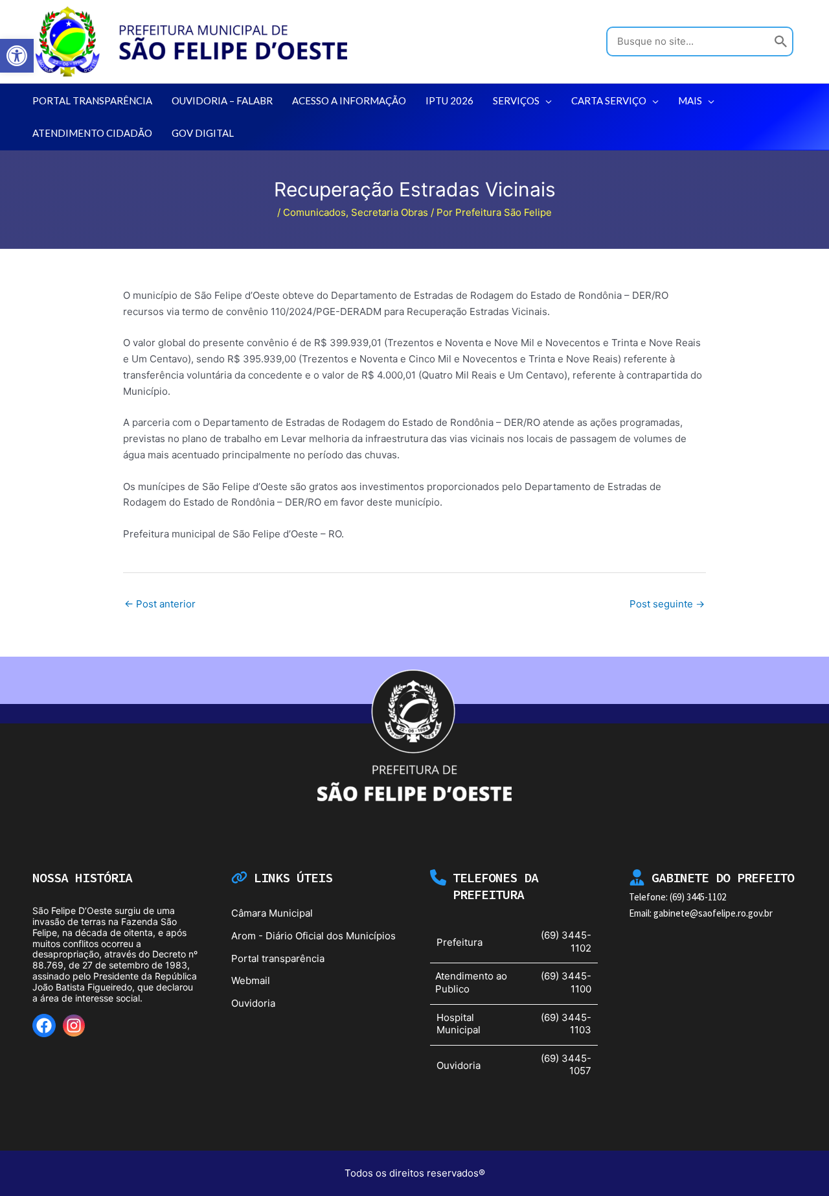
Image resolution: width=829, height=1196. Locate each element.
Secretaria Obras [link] (389, 212)
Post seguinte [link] (667, 604)
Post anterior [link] (160, 604)
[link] (17, 56)
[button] (545, 100)
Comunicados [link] (314, 212)
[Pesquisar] (781, 42)
